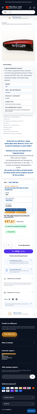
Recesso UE (31, 410)
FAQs (3, 355)
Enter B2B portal (9, 334)
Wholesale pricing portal (10, 212)
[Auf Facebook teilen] (13, 299)
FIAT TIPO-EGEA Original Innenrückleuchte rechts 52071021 (17, 24)
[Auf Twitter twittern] (9, 299)
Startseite (4, 22)
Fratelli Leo (8, 409)
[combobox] (18, 12)
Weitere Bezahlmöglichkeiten (18, 256)
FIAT (5, 182)
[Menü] (3, 7)
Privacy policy (4, 358)
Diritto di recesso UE (9, 384)
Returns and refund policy (7, 357)
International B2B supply (21, 212)
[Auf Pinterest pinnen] (16, 299)
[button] (34, 7)
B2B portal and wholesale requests (9, 353)
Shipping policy (5, 356)
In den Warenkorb (24, 245)
